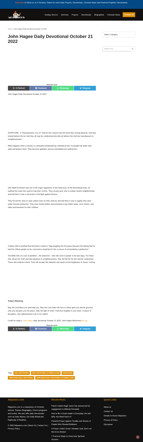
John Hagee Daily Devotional (21, 378)
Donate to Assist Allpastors (115, 416)
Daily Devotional (22, 373)
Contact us (108, 411)
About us (107, 407)
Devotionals (86, 15)
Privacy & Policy (111, 420)
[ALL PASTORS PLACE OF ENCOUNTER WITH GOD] (16, 15)
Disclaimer (108, 424)
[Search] (132, 48)
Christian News (113, 15)
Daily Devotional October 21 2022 (45, 373)
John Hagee (28, 321)
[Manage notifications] (138, 437)
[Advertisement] (52, 66)
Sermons (64, 15)
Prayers (75, 15)
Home (10, 29)
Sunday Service (51, 15)
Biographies (99, 15)
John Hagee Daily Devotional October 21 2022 (55, 378)
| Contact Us (42, 425)
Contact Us (129, 15)
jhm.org (84, 321)
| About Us (31, 425)
